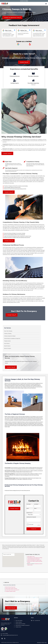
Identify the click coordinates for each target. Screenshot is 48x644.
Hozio (46, 642)
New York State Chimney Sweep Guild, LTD (12, 589)
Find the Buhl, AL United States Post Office (34, 557)
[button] (46, 4)
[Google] (2, 638)
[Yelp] (5, 638)
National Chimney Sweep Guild (10, 587)
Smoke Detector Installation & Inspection (12, 338)
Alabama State (29, 564)
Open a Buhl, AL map (30, 556)
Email (27, 508)
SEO (43, 642)
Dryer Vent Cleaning (8, 331)
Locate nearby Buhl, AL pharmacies (33, 558)
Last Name (36, 504)
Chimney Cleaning (7, 333)
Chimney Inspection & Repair (9, 336)
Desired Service (29, 512)
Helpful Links (6, 582)
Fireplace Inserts (7, 340)
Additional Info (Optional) (31, 517)
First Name (28, 504)
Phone (35, 508)
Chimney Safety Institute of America (11, 588)
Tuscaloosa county (38, 563)
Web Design (39, 642)
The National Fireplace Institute (10, 591)
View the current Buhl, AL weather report (34, 560)
